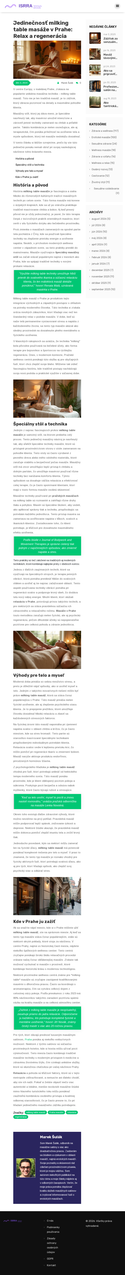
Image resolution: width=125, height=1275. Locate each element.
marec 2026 (100, 250)
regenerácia (21, 1117)
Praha (28, 1039)
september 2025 (103, 289)
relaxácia (72, 1112)
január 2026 (100, 263)
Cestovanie (100, 175)
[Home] (25, 6)
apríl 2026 (99, 244)
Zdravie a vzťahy (103, 156)
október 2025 (101, 283)
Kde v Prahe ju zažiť (27, 177)
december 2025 (102, 270)
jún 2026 (99, 231)
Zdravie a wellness (105, 130)
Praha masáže (56, 1112)
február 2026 (101, 257)
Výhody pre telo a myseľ (29, 170)
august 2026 (101, 218)
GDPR (50, 1258)
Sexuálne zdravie (104, 143)
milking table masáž (35, 1112)
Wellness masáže (104, 150)
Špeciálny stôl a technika (30, 164)
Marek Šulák (67, 83)
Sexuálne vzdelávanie (106, 191)
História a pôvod (25, 158)
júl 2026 (98, 225)
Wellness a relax (103, 163)
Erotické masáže (104, 137)
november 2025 (103, 276)
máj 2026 (99, 238)
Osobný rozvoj (102, 169)
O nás (50, 1220)
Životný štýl (101, 182)
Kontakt (51, 1265)
